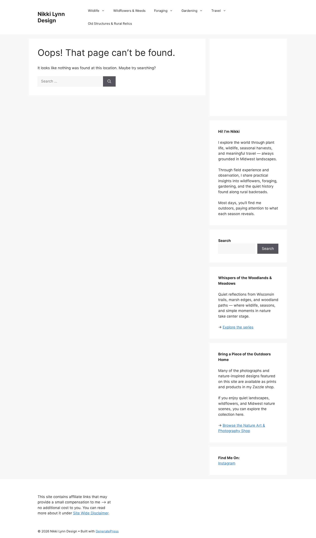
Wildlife (93, 11)
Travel (216, 11)
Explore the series (238, 327)
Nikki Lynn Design (51, 17)
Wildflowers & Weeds (129, 11)
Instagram (226, 463)
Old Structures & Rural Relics (110, 23)
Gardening (189, 11)
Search (268, 248)
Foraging (160, 11)
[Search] (109, 81)
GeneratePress (107, 531)
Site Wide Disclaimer (90, 513)
